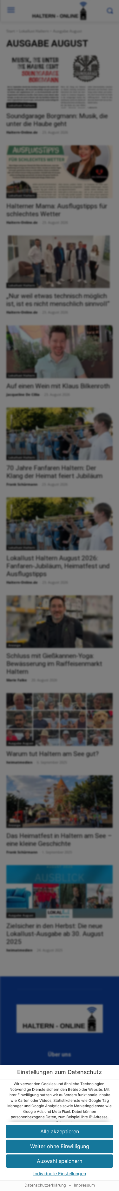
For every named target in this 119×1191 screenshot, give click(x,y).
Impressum (84, 1185)
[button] (59, 1146)
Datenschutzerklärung (45, 1185)
